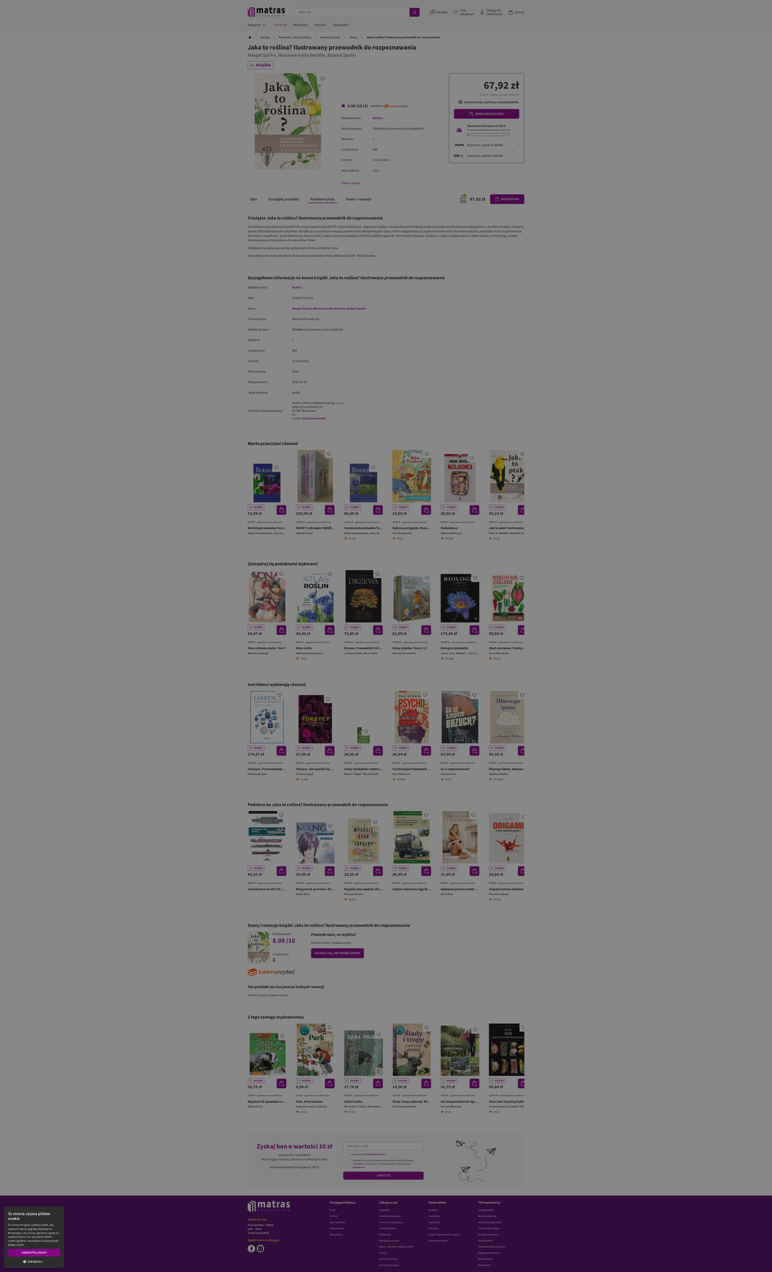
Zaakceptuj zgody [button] (34, 1252)
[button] (34, 1261)
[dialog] (34, 1237)
